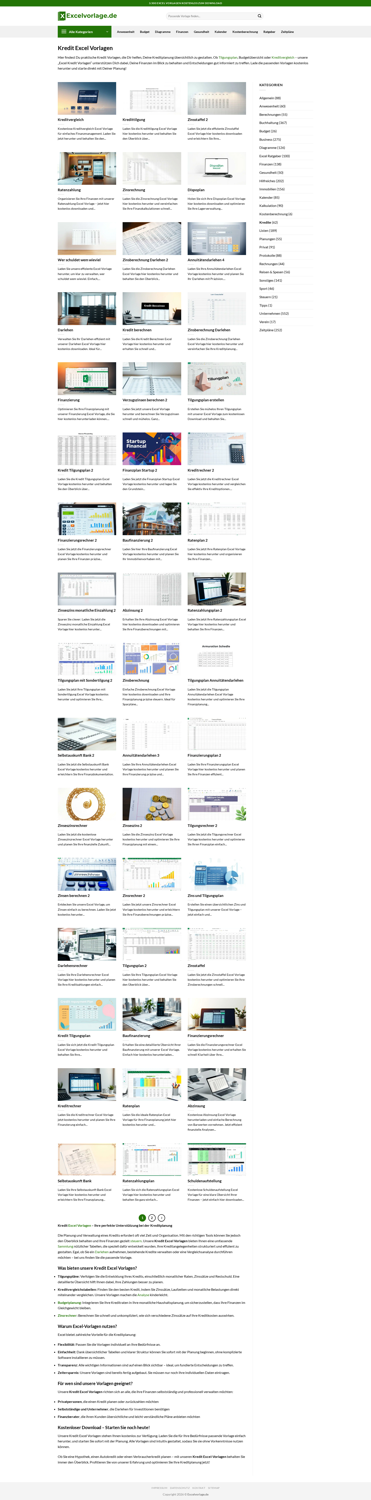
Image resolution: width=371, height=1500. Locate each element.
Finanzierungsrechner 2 (77, 540)
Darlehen (65, 330)
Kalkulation (268, 205)
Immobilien (267, 189)
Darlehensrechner (73, 966)
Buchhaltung (268, 123)
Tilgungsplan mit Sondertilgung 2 (85, 680)
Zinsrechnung (134, 190)
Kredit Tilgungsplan (74, 1036)
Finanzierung (69, 400)
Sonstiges (266, 280)
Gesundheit (201, 32)
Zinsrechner (67, 1315)
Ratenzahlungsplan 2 (205, 610)
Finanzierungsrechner (206, 1036)
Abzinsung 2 (133, 610)
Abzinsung (196, 1106)
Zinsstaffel (196, 966)
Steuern (265, 297)
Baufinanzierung (136, 1036)
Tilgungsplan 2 (135, 966)
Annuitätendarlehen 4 (206, 260)
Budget (144, 32)
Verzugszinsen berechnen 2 (145, 400)
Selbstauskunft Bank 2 (76, 755)
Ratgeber (269, 32)
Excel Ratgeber (270, 156)
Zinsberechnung (136, 680)
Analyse (143, 1295)
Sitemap (214, 1487)
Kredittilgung (134, 120)
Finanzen (182, 32)
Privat (263, 247)
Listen (263, 230)
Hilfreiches (267, 181)
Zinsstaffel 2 (198, 120)
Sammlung (65, 1246)
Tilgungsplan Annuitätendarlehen (215, 680)
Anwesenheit (125, 32)
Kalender (221, 32)
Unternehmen (269, 313)
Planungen (267, 239)
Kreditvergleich (283, 57)
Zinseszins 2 (132, 825)
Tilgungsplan (228, 57)
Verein (264, 322)
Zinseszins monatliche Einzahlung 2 (87, 610)
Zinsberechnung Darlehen (209, 330)
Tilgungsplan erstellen (206, 400)
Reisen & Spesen (271, 272)
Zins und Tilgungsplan (206, 896)
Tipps (263, 305)
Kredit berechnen (137, 330)
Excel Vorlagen (79, 1225)
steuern (136, 1241)
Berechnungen (270, 114)
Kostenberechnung (245, 32)
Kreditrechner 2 (201, 470)
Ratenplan (131, 1106)
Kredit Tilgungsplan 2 (75, 470)
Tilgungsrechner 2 (202, 825)
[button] (84, 32)
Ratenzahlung (69, 190)
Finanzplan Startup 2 (140, 470)
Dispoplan (196, 190)
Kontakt (198, 1487)
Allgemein (266, 98)
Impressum (159, 1487)
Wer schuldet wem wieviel (79, 260)
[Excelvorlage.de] (87, 16)
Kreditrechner (69, 1106)
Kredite (265, 222)
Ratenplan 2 (198, 540)
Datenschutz (180, 1487)
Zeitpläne (287, 32)
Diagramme (162, 32)
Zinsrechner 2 (134, 896)
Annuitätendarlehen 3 (141, 755)
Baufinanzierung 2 (138, 540)
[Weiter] (161, 1218)
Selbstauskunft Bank (74, 1181)
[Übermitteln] (259, 16)
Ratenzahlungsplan (138, 1181)
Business (265, 139)
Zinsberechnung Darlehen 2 (145, 260)
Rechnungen (268, 264)
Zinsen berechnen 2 (74, 896)
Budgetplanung (69, 1302)
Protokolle (267, 255)
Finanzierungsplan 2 (204, 755)
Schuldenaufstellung (205, 1181)
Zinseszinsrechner (72, 825)
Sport (263, 288)
